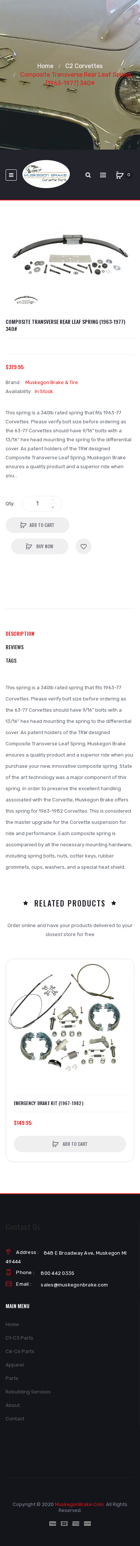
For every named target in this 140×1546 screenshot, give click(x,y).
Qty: (10, 503)
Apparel (15, 1365)
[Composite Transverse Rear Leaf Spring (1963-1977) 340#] (26, 300)
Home (45, 66)
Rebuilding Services (28, 1392)
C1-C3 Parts (19, 1338)
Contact (15, 1418)
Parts (12, 1378)
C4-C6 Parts (20, 1351)
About (13, 1405)
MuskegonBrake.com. (80, 1504)
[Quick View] (15, 997)
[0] (119, 175)
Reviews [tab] (15, 647)
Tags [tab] (11, 660)
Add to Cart (42, 525)
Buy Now (44, 546)
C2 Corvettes (84, 66)
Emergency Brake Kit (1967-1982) (48, 1103)
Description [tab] (20, 633)
